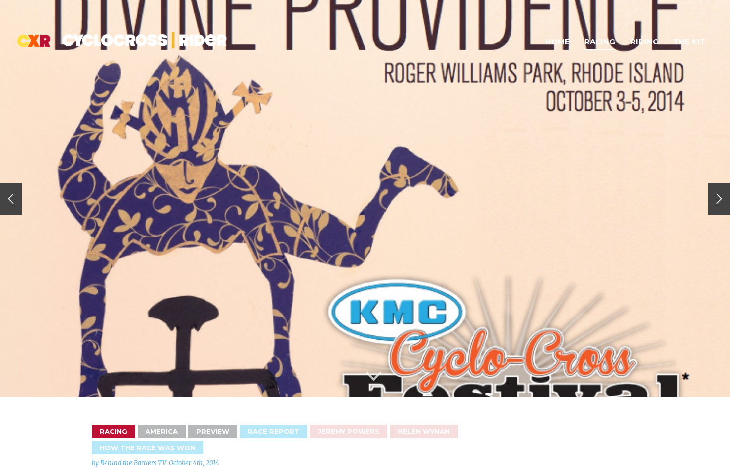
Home (557, 41)
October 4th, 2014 (194, 463)
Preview (212, 431)
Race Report (273, 431)
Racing (599, 41)
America (162, 431)
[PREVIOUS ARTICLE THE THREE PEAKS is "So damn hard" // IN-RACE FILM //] (11, 199)
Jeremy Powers (348, 431)
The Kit (689, 41)
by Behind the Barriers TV (129, 463)
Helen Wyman (424, 431)
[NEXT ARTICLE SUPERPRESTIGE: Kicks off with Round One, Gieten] (719, 199)
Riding (644, 41)
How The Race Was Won (147, 448)
